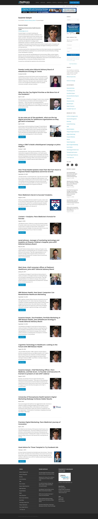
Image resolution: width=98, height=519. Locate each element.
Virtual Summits (70, 101)
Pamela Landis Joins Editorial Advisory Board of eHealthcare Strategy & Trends (36, 70)
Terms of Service (70, 60)
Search (66, 2)
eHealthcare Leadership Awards (64, 491)
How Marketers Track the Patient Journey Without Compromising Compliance (73, 201)
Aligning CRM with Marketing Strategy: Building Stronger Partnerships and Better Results (46, 500)
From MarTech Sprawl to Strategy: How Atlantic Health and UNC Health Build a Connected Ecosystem (72, 192)
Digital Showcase (70, 106)
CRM (68, 126)
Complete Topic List (71, 108)
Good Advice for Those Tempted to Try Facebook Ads (38, 447)
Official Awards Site (71, 76)
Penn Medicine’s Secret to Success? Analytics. (35, 195)
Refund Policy (61, 499)
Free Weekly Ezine (71, 90)
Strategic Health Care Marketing (64, 489)
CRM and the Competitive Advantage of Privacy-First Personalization (72, 209)
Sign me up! (73, 54)
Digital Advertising (71, 134)
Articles (43, 2)
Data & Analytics (70, 129)
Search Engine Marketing (72, 144)
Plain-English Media (62, 487)
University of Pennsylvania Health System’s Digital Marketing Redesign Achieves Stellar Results (37, 398)
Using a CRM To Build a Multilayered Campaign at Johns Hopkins (39, 145)
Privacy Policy (74, 59)
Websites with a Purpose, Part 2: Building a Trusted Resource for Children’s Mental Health (72, 183)
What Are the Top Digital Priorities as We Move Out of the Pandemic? (38, 93)
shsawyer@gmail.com (23, 31)
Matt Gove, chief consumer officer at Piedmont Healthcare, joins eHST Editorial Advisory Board (36, 268)
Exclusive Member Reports (73, 96)
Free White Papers (71, 93)
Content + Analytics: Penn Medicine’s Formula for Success (37, 218)
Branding (69, 121)
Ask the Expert (70, 103)
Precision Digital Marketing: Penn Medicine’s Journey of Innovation (39, 423)
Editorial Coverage (71, 80)
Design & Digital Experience (73, 131)
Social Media (70, 147)
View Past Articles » (73, 63)
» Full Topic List (70, 157)
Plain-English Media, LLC (67, 482)
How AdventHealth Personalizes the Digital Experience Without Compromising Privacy (72, 174)
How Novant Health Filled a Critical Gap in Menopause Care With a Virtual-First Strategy (47, 505)
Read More (22, 109)
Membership (68, 6)
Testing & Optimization (72, 152)
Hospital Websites (71, 137)
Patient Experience (71, 142)
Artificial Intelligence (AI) (72, 116)
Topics (37, 2)
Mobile (68, 139)
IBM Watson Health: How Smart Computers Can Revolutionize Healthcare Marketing (36, 293)
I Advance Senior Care (63, 492)
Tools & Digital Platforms (72, 155)
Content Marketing (71, 124)
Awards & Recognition (72, 118)
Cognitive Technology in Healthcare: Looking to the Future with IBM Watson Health (37, 346)
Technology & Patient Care (73, 149)
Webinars (69, 98)
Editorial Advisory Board (30, 20)
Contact (73, 6)
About (64, 6)
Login (77, 6)
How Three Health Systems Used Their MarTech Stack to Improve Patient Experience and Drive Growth (39, 171)
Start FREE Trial (74, 2)
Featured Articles (70, 88)
